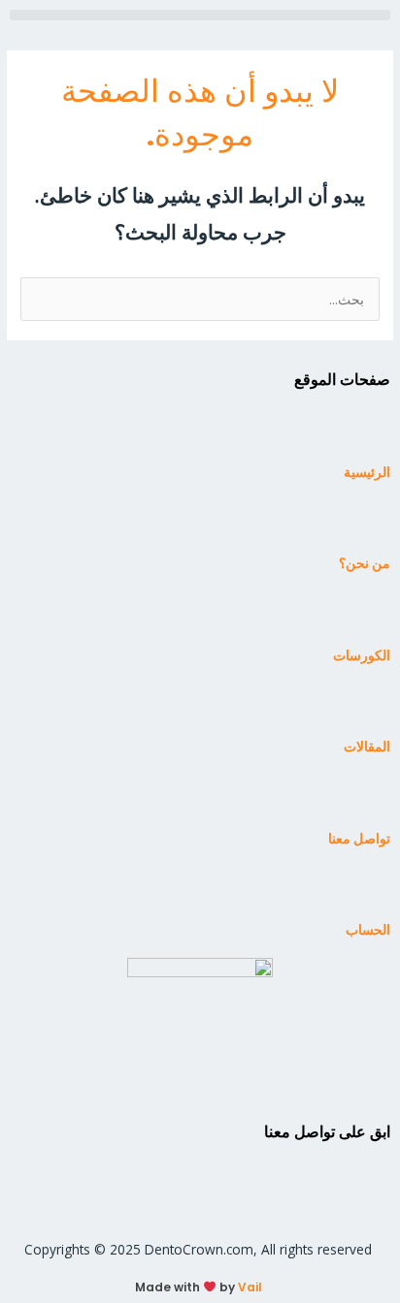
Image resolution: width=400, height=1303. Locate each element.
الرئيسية (367, 472)
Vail (250, 1287)
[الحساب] (366, 891)
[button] (200, 15)
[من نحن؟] (366, 524)
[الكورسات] (366, 615)
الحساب (368, 930)
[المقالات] (366, 707)
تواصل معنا (359, 839)
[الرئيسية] (366, 432)
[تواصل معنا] (366, 799)
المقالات (367, 747)
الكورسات (361, 656)
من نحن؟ (364, 564)
